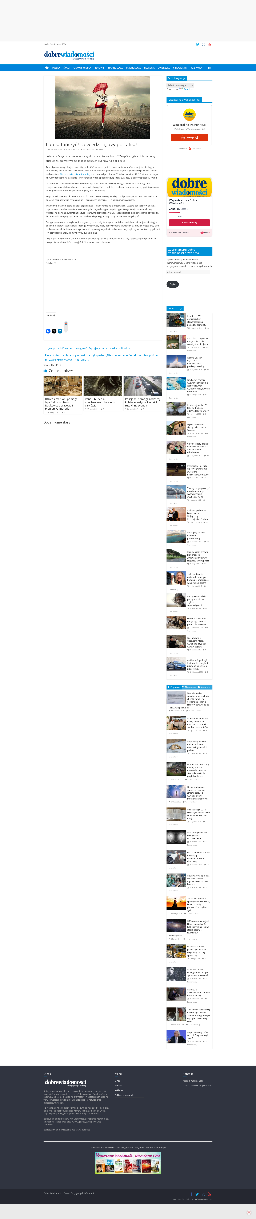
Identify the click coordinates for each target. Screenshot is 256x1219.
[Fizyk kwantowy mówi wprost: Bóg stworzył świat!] (177, 1030)
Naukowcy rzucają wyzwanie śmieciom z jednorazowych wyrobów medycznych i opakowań (198, 386)
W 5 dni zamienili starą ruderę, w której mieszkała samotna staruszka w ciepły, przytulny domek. (198, 770)
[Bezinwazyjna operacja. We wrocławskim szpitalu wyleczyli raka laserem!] (177, 873)
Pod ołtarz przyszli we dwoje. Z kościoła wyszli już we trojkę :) (197, 341)
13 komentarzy (193, 913)
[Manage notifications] (249, 1212)
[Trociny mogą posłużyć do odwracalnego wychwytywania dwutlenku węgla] (177, 486)
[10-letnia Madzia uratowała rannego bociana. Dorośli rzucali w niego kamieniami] (177, 572)
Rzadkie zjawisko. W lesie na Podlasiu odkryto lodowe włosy (198, 408)
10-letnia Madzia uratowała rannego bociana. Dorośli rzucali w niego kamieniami (198, 578)
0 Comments (88, 149)
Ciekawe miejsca (82, 67)
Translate (188, 89)
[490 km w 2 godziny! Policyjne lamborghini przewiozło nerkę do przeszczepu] (177, 658)
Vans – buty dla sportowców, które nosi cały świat (100, 402)
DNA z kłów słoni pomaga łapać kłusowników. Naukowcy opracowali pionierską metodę (61, 403)
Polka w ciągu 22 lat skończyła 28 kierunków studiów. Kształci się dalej (198, 814)
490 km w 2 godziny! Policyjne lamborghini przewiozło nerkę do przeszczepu (197, 664)
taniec (101, 149)
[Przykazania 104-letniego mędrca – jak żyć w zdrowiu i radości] (177, 967)
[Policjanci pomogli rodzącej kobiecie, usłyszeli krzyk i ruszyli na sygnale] (143, 377)
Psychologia (133, 67)
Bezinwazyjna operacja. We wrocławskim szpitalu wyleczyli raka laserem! (198, 880)
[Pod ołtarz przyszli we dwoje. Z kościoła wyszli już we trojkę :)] (177, 337)
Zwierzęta (164, 67)
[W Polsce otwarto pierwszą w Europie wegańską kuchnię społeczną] (177, 944)
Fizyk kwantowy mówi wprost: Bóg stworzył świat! (197, 1035)
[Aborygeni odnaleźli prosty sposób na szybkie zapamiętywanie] (177, 595)
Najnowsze (190, 687)
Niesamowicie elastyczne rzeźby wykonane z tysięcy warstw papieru (196, 642)
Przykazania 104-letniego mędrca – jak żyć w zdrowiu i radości (198, 972)
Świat (67, 67)
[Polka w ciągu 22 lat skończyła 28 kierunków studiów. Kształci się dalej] (177, 807)
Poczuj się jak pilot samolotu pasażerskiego (196, 535)
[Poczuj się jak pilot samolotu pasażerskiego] (177, 531)
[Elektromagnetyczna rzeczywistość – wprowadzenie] (177, 830)
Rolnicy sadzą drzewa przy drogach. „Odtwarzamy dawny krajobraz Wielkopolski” (198, 556)
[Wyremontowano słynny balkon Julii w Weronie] (177, 423)
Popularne (175, 687)
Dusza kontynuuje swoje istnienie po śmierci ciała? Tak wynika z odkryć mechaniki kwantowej (197, 793)
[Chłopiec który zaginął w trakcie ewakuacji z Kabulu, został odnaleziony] (177, 442)
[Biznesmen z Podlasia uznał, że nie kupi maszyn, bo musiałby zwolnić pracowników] (177, 716)
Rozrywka (196, 67)
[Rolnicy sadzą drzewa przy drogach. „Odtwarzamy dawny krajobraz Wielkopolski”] (177, 550)
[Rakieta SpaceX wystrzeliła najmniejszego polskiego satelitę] (177, 356)
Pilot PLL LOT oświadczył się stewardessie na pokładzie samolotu (196, 320)
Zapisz (173, 284)
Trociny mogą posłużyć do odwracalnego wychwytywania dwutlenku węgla (198, 492)
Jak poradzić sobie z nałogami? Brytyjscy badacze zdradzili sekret (88, 348)
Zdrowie (99, 67)
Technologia (115, 67)
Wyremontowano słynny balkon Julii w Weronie (196, 427)
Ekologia (149, 67)
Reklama (119, 1090)
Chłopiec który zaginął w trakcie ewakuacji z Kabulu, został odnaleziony (197, 448)
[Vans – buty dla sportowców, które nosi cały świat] (103, 377)
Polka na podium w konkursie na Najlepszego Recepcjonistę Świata (197, 514)
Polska (56, 67)
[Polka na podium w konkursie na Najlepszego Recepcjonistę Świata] (177, 509)
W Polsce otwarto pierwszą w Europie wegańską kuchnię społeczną (196, 951)
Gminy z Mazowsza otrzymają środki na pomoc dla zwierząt (197, 621)
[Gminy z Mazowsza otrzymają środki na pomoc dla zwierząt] (177, 617)
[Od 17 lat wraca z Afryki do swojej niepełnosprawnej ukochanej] (177, 850)
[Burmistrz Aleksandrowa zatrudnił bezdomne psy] (177, 987)
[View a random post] (209, 68)
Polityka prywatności (124, 1095)
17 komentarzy (194, 779)
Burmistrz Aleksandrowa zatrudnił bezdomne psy (198, 992)
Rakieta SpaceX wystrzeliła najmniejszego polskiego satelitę (195, 362)
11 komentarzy (194, 1024)
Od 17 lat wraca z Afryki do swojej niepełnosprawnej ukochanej (198, 857)
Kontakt (118, 1085)
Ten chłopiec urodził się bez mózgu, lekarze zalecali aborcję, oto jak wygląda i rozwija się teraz (198, 1015)
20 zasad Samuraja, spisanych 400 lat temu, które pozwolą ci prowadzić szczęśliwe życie (198, 904)
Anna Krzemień (72, 149)
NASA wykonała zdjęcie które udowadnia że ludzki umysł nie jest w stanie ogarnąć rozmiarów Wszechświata (189, 928)
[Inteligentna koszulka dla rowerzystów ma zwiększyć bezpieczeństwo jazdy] (177, 464)
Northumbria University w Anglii (76, 174)
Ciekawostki (180, 67)
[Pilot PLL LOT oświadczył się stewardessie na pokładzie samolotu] (177, 314)
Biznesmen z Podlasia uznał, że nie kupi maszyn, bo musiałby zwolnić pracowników (197, 723)
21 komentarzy (195, 711)
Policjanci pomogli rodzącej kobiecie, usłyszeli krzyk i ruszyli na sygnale (142, 402)
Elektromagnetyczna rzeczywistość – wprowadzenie (197, 835)
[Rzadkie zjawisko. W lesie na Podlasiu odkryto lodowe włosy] (177, 403)
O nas (117, 1080)
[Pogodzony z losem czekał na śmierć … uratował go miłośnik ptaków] (177, 739)
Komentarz (206, 687)
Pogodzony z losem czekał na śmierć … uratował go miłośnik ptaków (197, 746)
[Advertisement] (128, 20)
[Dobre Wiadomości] (47, 68)
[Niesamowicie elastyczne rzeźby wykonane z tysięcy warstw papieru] (177, 636)
